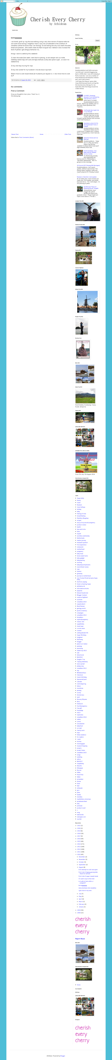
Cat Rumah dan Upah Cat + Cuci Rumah (91, 111)
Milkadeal (80, 768)
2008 (79, 913)
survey (79, 692)
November (82, 859)
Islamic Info (80, 622)
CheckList (80, 675)
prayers (79, 748)
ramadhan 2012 (82, 615)
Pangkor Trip (81, 659)
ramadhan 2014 (82, 602)
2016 (79, 839)
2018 (79, 833)
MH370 (79, 766)
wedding (79, 757)
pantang (79, 646)
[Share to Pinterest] (44, 80)
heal (78, 786)
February (82, 904)
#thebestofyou (81, 673)
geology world (81, 608)
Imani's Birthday (82, 677)
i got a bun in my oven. (85, 890)
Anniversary (80, 695)
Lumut (79, 721)
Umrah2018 (80, 724)
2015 (79, 841)
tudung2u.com (81, 817)
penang (79, 690)
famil (78, 783)
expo (78, 732)
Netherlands (80, 538)
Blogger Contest (82, 595)
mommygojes (81, 744)
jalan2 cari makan (82, 644)
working (79, 562)
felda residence (81, 735)
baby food (80, 554)
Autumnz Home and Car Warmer (91, 138)
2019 (79, 831)
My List (79, 770)
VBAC (79, 777)
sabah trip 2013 (82, 650)
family (79, 500)
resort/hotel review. (83, 567)
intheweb (79, 788)
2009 (79, 910)
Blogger (62, 1056)
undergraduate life (82, 633)
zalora (79, 759)
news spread (81, 664)
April (80, 899)
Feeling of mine (81, 514)
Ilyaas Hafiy (80, 498)
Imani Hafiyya (81, 507)
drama (79, 781)
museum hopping (82, 746)
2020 (79, 828)
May (80, 896)
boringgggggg (83, 885)
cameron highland (82, 597)
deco (78, 701)
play (78, 803)
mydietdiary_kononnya (84, 799)
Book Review (81, 606)
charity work (81, 730)
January (81, 907)
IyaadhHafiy (80, 624)
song (78, 812)
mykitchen (80, 715)
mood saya (80, 626)
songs (78, 755)
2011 (79, 852)
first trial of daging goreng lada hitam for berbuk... (88, 873)
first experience (81, 545)
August (81, 867)
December (82, 857)
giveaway (79, 573)
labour (79, 686)
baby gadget (80, 558)
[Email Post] (34, 80)
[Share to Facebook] (42, 80)
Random (79, 505)
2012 (79, 849)
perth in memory (82, 611)
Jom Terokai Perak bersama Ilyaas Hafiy (87, 578)
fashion (79, 571)
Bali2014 (79, 657)
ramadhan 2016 (82, 717)
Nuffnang (80, 639)
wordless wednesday (83, 536)
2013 (79, 846)
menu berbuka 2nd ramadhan (87, 888)
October (81, 862)
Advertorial (80, 655)
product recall (81, 808)
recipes (79, 520)
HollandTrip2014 (82, 542)
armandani (80, 779)
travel (78, 502)
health (79, 527)
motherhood (80, 549)
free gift (79, 708)
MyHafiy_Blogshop (82, 518)
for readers (80, 737)
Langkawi (79, 637)
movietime (80, 688)
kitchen (79, 741)
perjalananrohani (82, 801)
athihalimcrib (81, 586)
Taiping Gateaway (82, 661)
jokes (78, 792)
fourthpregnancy (82, 706)
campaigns (80, 613)
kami (78, 531)
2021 (79, 825)
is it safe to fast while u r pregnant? (86, 882)
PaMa (78, 772)
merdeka (79, 797)
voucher (79, 819)
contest (79, 630)
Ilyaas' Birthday (81, 635)
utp (78, 670)
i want (79, 739)
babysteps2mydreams (83, 565)
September (82, 864)
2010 (79, 854)
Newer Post (15, 134)
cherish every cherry (83, 925)
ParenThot (80, 775)
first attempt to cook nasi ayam (88, 869)
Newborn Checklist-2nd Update (87, 177)
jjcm (78, 790)
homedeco (80, 617)
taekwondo (80, 814)
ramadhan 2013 (82, 668)
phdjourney (80, 666)
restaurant (80, 547)
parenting (80, 648)
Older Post (67, 134)
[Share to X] (41, 80)
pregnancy (80, 551)
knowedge (80, 710)
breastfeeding (81, 516)
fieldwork (80, 704)
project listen (81, 750)
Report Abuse (80, 939)
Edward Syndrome (82, 593)
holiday (79, 509)
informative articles (83, 588)
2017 (79, 836)
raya (78, 569)
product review (81, 525)
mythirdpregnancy (82, 619)
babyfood (80, 726)
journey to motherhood (84, 576)
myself (79, 534)
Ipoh (78, 697)
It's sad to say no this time (86, 879)
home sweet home (82, 556)
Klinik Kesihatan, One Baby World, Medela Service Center (90, 152)
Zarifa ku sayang (82, 582)
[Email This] (37, 80)
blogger (79, 642)
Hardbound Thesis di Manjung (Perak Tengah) (91, 187)
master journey (81, 540)
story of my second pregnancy (86, 522)
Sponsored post (82, 679)
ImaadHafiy (80, 763)
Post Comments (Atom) (26, 137)
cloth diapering (81, 684)
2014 (79, 844)
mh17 (78, 712)
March (81, 901)
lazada (79, 795)
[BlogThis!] (39, 80)
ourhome (79, 599)
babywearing (81, 560)
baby (78, 511)
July (80, 894)
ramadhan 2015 (82, 752)
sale (78, 653)
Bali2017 (79, 761)
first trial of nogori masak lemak (88, 876)
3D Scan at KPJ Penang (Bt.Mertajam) (88, 165)
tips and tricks (81, 529)
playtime (79, 591)
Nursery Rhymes (82, 699)
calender (79, 681)
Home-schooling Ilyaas (84, 584)
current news (81, 628)
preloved (79, 806)
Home (41, 134)
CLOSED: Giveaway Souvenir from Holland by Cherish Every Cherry (91, 97)
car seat (79, 728)
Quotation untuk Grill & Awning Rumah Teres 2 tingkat (91, 124)
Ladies (79, 719)
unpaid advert (81, 604)
